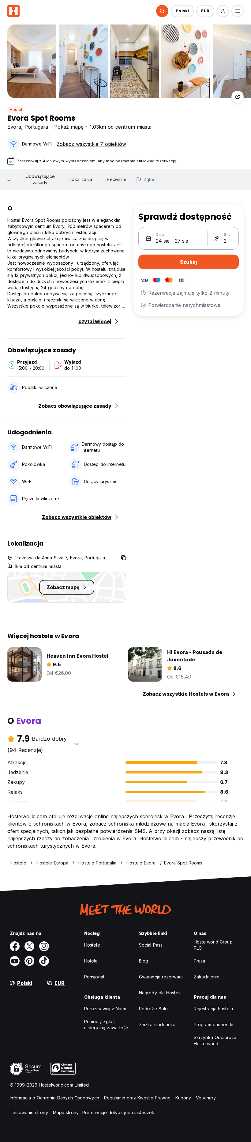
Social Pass (151, 944)
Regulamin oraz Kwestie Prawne (137, 1097)
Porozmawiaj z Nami (105, 1008)
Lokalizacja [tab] (80, 179)
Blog (143, 960)
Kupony (183, 1097)
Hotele (91, 960)
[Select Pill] (162, 11)
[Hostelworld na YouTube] (15, 961)
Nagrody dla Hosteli (159, 992)
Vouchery (206, 1097)
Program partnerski (213, 1024)
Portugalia (36, 127)
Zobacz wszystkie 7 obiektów (91, 144)
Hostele (92, 944)
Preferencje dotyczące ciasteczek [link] (118, 1112)
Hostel (16, 109)
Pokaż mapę (69, 127)
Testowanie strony (29, 1112)
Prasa (199, 960)
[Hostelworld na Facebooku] (15, 946)
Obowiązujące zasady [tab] (40, 179)
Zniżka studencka (157, 1024)
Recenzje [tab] (116, 179)
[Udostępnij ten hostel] (237, 97)
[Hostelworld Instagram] (44, 946)
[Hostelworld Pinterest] (29, 961)
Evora (14, 127)
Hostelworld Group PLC (213, 945)
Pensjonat (94, 976)
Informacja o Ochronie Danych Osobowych (54, 1097)
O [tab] (9, 179)
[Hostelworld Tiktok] (44, 961)
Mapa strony (66, 1112)
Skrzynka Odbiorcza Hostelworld (215, 1040)
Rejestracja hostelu (213, 1008)
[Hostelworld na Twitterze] (29, 946)
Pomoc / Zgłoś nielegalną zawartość (106, 1024)
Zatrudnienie (206, 976)
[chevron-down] (76, 743)
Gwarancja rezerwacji (161, 976)
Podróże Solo (153, 1008)
